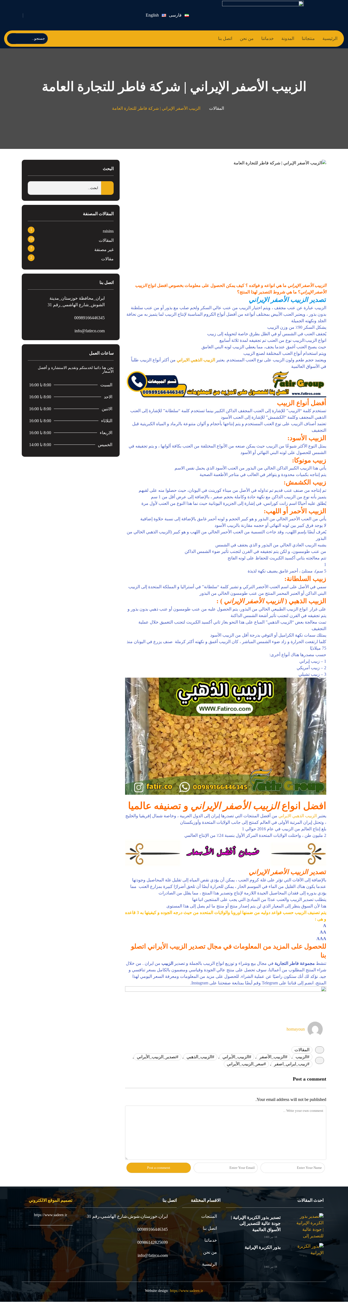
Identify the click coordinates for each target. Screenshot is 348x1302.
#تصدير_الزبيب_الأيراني (157, 1056)
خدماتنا (267, 38)
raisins (108, 231)
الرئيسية (329, 38)
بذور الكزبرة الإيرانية (263, 1247)
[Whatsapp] (47, 15)
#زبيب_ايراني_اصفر (291, 1064)
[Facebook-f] (85, 15)
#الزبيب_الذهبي (200, 1056)
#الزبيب (302, 1056)
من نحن (247, 38)
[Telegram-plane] (73, 15)
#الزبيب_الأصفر (273, 1056)
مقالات (107, 258)
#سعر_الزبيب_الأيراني (246, 1064)
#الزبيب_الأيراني (236, 1056)
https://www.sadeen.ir (186, 1291)
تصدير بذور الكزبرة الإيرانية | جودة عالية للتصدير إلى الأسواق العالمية (256, 1223)
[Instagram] (60, 15)
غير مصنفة (104, 249)
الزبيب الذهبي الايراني (196, 360)
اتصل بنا (225, 38)
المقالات (216, 108)
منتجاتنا (308, 38)
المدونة (287, 38)
